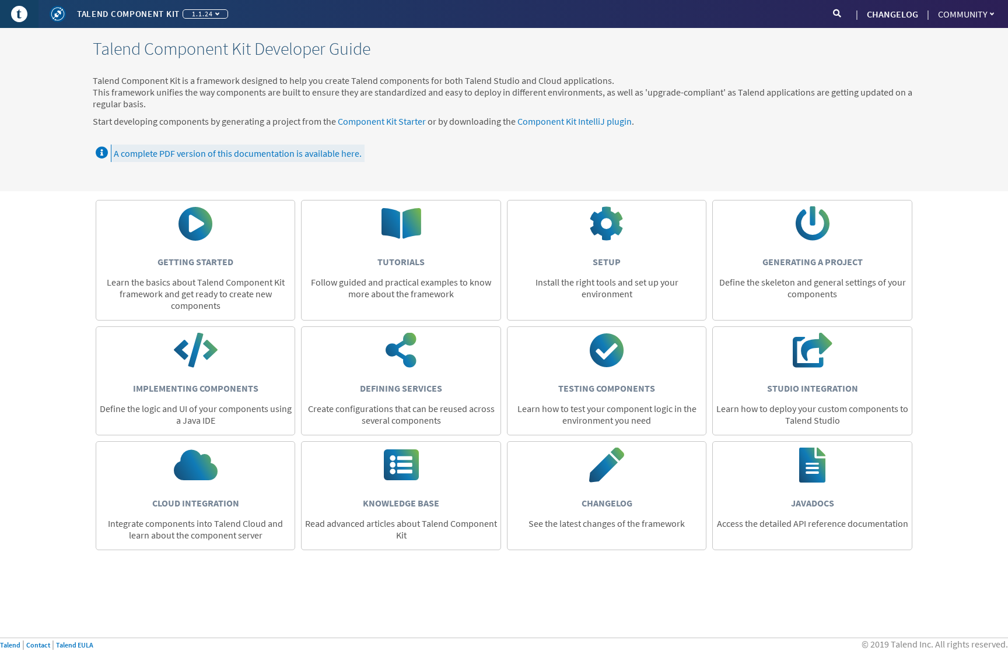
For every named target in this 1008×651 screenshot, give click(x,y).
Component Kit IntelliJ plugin (574, 121)
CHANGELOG (892, 14)
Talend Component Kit (128, 13)
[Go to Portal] (19, 14)
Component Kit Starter (382, 121)
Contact (38, 645)
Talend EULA (74, 645)
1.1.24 (202, 13)
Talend (10, 645)
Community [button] (963, 14)
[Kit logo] (57, 14)
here (350, 153)
